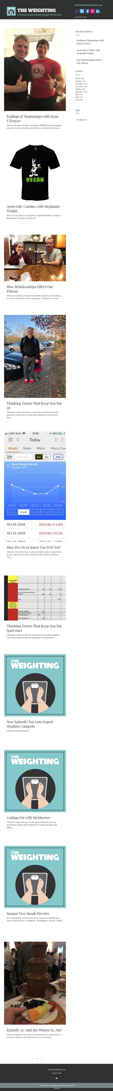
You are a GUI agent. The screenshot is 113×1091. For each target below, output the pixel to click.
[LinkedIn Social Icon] (98, 11)
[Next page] (42, 1058)
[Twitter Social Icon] (82, 11)
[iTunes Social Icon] (76, 11)
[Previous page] (28, 1058)
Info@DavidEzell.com (56, 1069)
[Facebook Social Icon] (87, 11)
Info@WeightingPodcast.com (88, 5)
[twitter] (56, 1078)
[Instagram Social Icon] (92, 11)
